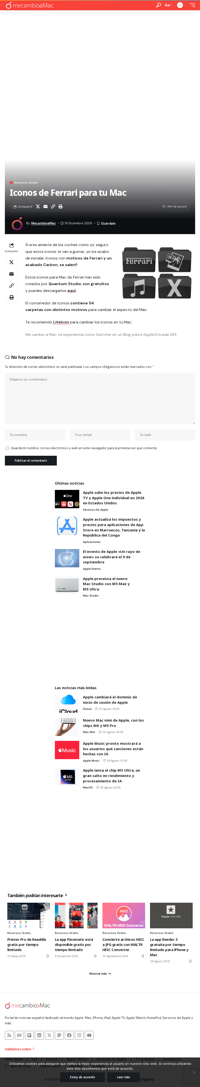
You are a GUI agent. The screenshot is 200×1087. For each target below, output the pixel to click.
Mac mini (89, 732)
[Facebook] (69, 1035)
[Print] (60, 206)
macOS (88, 787)
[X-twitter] (49, 1035)
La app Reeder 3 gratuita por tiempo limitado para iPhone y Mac (169, 947)
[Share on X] (37, 206)
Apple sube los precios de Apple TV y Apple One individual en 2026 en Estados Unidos (113, 497)
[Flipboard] (29, 1035)
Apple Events (92, 568)
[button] (158, 5)
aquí (71, 290)
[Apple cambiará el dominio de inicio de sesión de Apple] (67, 703)
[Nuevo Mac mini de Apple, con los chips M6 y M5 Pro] (67, 727)
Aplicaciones (91, 542)
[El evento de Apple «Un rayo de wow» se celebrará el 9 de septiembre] (67, 558)
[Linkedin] (39, 1035)
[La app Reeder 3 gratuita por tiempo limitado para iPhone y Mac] (171, 915)
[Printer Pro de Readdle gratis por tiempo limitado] (28, 915)
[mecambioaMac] (29, 5)
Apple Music (91, 760)
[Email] (45, 206)
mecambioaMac (43, 223)
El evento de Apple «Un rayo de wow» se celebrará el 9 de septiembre (111, 556)
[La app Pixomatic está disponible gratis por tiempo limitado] (76, 915)
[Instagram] (79, 1035)
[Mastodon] (59, 1035)
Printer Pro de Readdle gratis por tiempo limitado (26, 944)
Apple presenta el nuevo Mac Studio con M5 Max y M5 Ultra (106, 583)
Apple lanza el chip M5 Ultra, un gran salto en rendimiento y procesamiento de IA (111, 775)
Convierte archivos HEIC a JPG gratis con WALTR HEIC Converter (123, 944)
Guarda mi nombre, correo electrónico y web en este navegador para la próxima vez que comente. (84, 448)
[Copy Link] (53, 206)
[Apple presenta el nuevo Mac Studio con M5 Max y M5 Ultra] (67, 585)
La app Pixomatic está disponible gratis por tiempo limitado (74, 944)
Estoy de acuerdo (82, 1077)
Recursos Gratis (26, 182)
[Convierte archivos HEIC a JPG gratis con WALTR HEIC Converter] (123, 915)
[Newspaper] (19, 1035)
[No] (193, 1072)
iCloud (87, 709)
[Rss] (9, 1035)
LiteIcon (61, 322)
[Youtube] (89, 1035)
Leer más (123, 1077)
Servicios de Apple (95, 509)
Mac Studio (91, 595)
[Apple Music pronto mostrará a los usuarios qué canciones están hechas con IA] (67, 750)
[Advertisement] (100, 47)
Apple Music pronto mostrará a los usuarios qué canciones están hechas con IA (113, 748)
